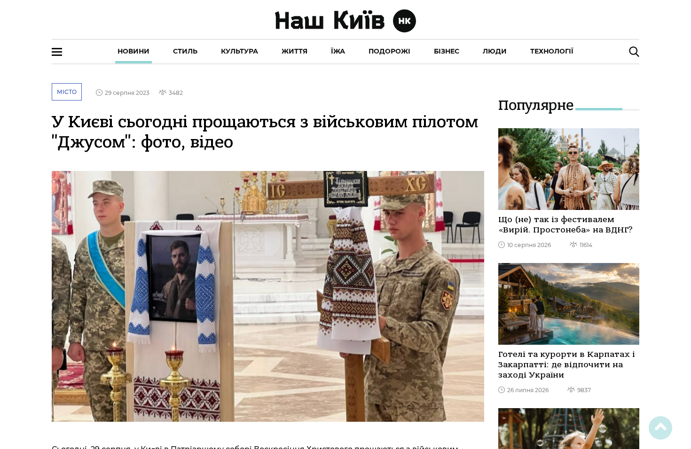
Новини (133, 51)
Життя (294, 51)
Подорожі (389, 51)
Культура (239, 51)
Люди (495, 51)
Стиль (185, 51)
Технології (551, 51)
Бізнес (446, 51)
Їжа (338, 51)
